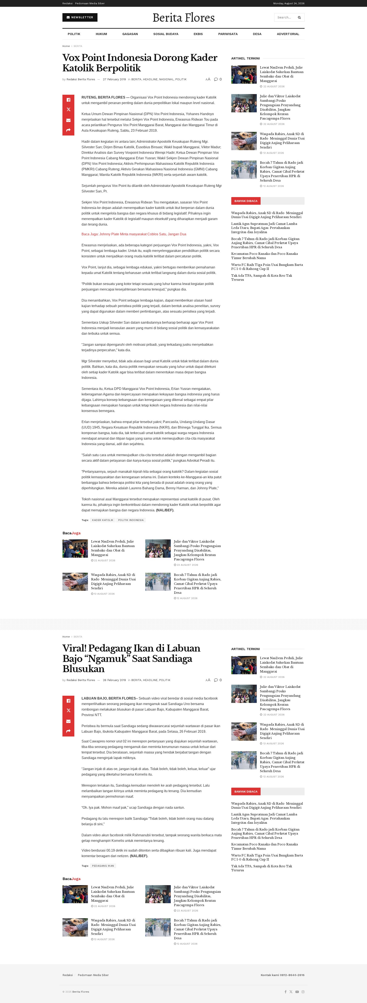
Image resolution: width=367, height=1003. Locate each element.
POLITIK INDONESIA (131, 520)
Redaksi (67, 3)
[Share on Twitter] (68, 110)
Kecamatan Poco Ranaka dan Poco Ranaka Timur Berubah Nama (264, 256)
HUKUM (101, 34)
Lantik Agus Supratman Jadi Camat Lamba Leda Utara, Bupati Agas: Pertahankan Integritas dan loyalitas (264, 228)
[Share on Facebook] (68, 100)
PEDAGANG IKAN (103, 865)
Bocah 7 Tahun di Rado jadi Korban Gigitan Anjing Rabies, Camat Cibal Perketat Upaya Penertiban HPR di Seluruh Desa (197, 584)
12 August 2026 (187, 598)
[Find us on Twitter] (291, 992)
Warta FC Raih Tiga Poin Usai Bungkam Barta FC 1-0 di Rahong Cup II (267, 267)
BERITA (78, 46)
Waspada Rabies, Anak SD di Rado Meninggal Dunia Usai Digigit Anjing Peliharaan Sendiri (267, 215)
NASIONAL (166, 79)
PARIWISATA (228, 34)
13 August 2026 (104, 593)
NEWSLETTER (81, 17)
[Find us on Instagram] (303, 992)
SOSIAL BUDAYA (165, 34)
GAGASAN (130, 34)
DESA (257, 34)
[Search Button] (300, 17)
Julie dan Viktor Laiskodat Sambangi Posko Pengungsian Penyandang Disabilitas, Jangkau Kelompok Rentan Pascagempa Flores (197, 550)
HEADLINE (150, 79)
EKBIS (198, 34)
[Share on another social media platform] (68, 130)
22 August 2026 (104, 560)
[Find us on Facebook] (286, 992)
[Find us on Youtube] (297, 992)
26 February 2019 (114, 680)
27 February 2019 (114, 79)
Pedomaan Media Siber (90, 3)
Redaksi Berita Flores (80, 79)
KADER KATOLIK (102, 520)
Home (66, 46)
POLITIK (74, 34)
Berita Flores (183, 17)
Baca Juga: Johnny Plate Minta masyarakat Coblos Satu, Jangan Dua (134, 234)
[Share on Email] (68, 120)
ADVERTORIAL (288, 34)
